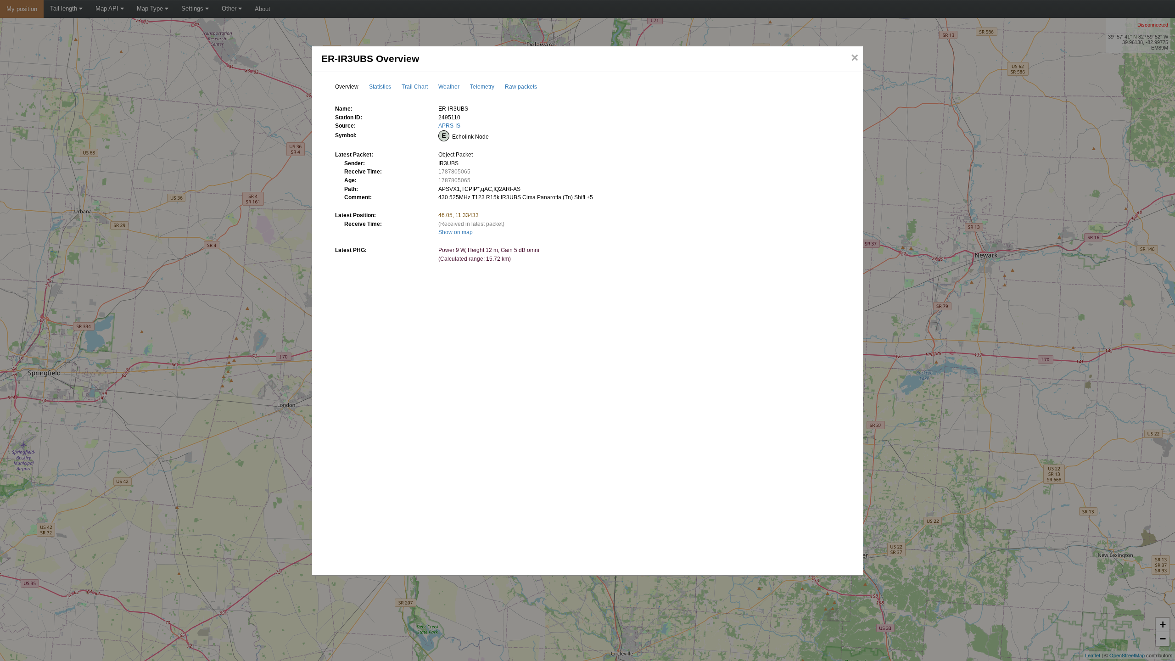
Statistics (380, 87)
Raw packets (521, 87)
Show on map (455, 232)
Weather (448, 87)
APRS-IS (449, 126)
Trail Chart (415, 87)
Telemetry (482, 87)
